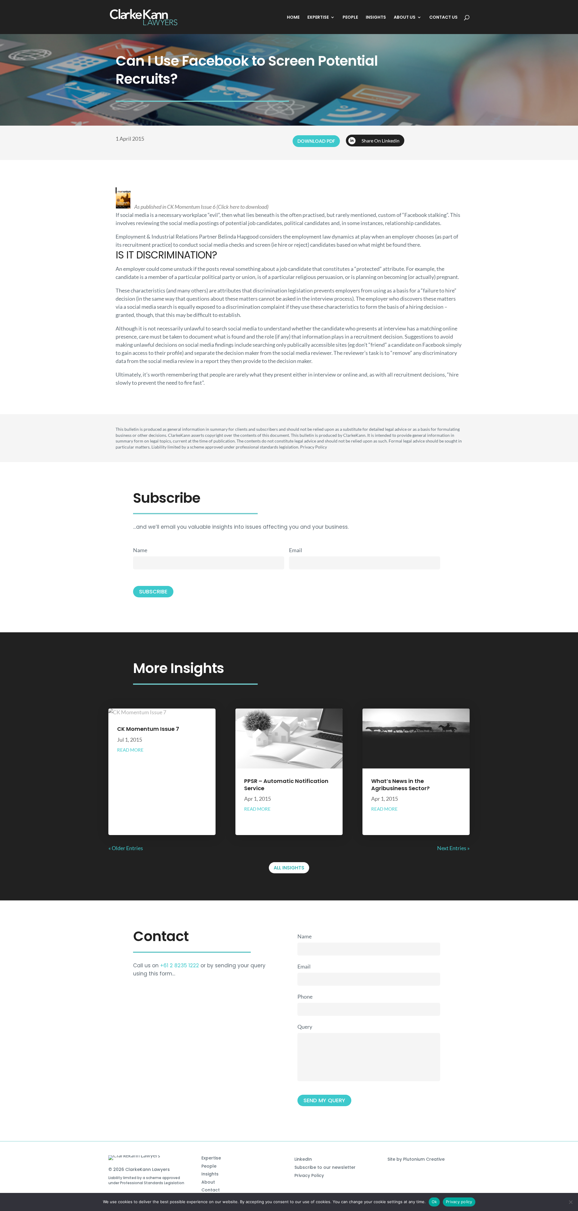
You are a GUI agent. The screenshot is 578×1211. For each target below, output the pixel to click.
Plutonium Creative (424, 1159)
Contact (210, 1190)
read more (130, 750)
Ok (434, 1201)
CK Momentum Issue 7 (148, 729)
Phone (304, 996)
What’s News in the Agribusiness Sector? (400, 784)
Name (140, 550)
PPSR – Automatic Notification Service (286, 784)
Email (295, 550)
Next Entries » (453, 848)
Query (304, 1026)
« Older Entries (125, 848)
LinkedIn (303, 1159)
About (208, 1182)
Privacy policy (459, 1201)
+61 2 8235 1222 (179, 965)
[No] (570, 1202)
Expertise (211, 1158)
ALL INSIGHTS (289, 867)
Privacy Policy (309, 1175)
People (208, 1166)
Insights (210, 1174)
